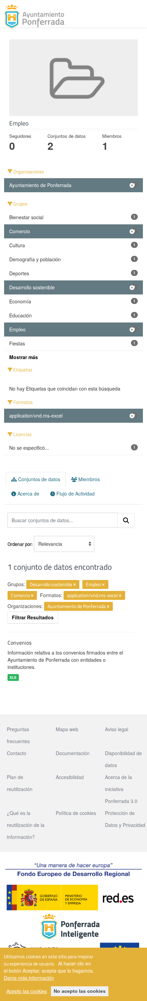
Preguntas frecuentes (18, 735)
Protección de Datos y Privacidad (125, 818)
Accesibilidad (70, 777)
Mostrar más (23, 357)
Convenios (19, 642)
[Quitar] (74, 585)
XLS (13, 677)
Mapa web (67, 729)
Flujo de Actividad (75, 493)
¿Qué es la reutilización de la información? (25, 824)
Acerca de (27, 493)
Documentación (73, 753)
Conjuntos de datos (38, 479)
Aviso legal (116, 729)
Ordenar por (19, 544)
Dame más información (29, 977)
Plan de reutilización (19, 783)
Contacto (16, 753)
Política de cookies (76, 812)
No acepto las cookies (80, 991)
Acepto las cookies (26, 991)
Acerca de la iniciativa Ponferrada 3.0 (121, 789)
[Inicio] (34, 16)
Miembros (88, 479)
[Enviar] (126, 520)
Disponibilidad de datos (123, 759)
